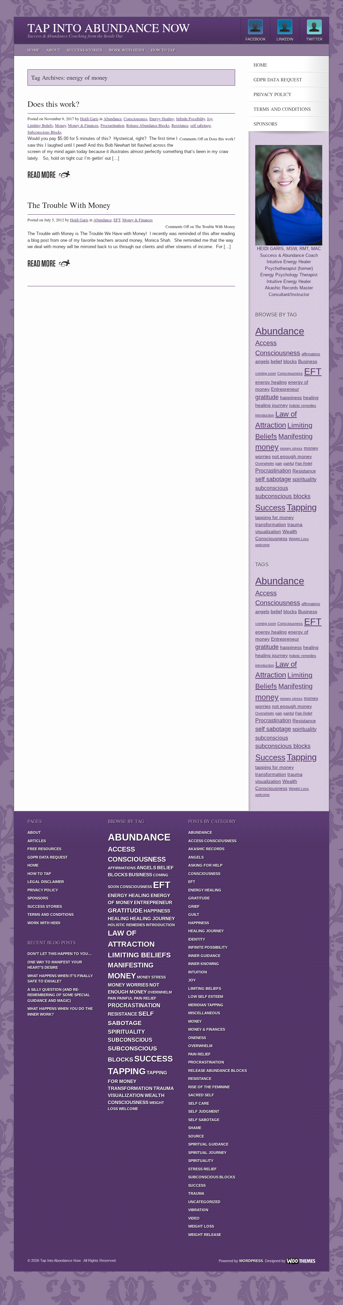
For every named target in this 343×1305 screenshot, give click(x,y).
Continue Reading (49, 175)
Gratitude (199, 898)
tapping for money (274, 517)
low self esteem (205, 997)
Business (307, 361)
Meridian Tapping (205, 1005)
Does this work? (53, 103)
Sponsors (265, 124)
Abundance (113, 118)
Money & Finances (83, 125)
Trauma (196, 1193)
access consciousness (212, 841)
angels (262, 361)
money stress (291, 448)
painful (288, 463)
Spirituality (200, 1161)
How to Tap (163, 50)
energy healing (271, 382)
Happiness (198, 923)
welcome (262, 545)
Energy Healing (161, 118)
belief (276, 361)
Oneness (197, 1038)
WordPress (251, 1261)
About (53, 50)
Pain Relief (303, 463)
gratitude (267, 397)
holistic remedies (302, 406)
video (194, 1218)
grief (194, 906)
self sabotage (200, 125)
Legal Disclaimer (45, 882)
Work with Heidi (126, 50)
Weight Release (204, 1235)
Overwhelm (264, 463)
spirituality (304, 479)
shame (194, 1128)
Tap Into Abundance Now (108, 27)
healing (311, 397)
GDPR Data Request (278, 79)
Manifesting (295, 436)
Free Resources (44, 849)
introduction (264, 415)
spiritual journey (207, 1153)
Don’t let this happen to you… (59, 954)
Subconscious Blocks (44, 132)
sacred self (201, 1095)
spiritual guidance (208, 1144)
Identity (196, 939)
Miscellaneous (204, 1013)
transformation (270, 524)
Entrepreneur (285, 389)
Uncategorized (204, 1202)
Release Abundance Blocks (147, 125)
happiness (291, 397)
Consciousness (135, 118)
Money (60, 125)
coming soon (265, 373)
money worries (128, 985)
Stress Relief (202, 1169)
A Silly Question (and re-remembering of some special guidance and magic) (58, 995)
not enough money (292, 456)
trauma (294, 524)
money (267, 447)
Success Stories (84, 50)
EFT (117, 219)
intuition (197, 972)
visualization (268, 531)
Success (270, 507)
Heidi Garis (89, 118)
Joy (209, 118)
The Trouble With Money (69, 205)
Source (196, 1136)
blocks (290, 361)
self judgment (203, 1111)
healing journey (271, 405)
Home (33, 50)
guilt (193, 915)
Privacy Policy (272, 94)
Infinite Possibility (190, 118)
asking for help (205, 865)
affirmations (310, 354)
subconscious (271, 488)
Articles (36, 841)
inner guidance (204, 956)
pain (278, 463)
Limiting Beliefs (40, 125)
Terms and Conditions (282, 109)
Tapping (302, 507)
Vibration (198, 1210)
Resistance (180, 125)
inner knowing (203, 964)
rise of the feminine (209, 1087)
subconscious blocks (283, 496)
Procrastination (112, 125)
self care (198, 1103)
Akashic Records (206, 849)
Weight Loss (299, 539)
